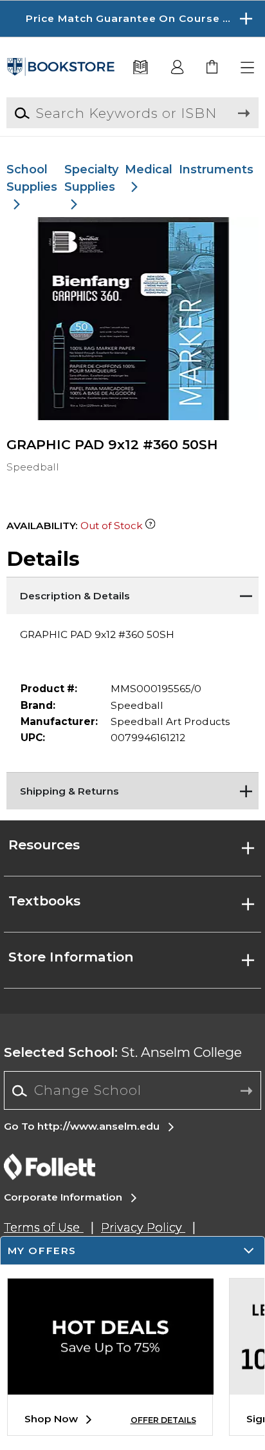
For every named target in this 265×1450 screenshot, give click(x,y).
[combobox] (132, 1091)
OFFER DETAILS (163, 1420)
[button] (132, 19)
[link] (212, 68)
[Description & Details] (132, 592)
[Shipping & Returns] (132, 788)
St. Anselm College (123, 1052)
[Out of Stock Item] (150, 525)
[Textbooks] (141, 68)
